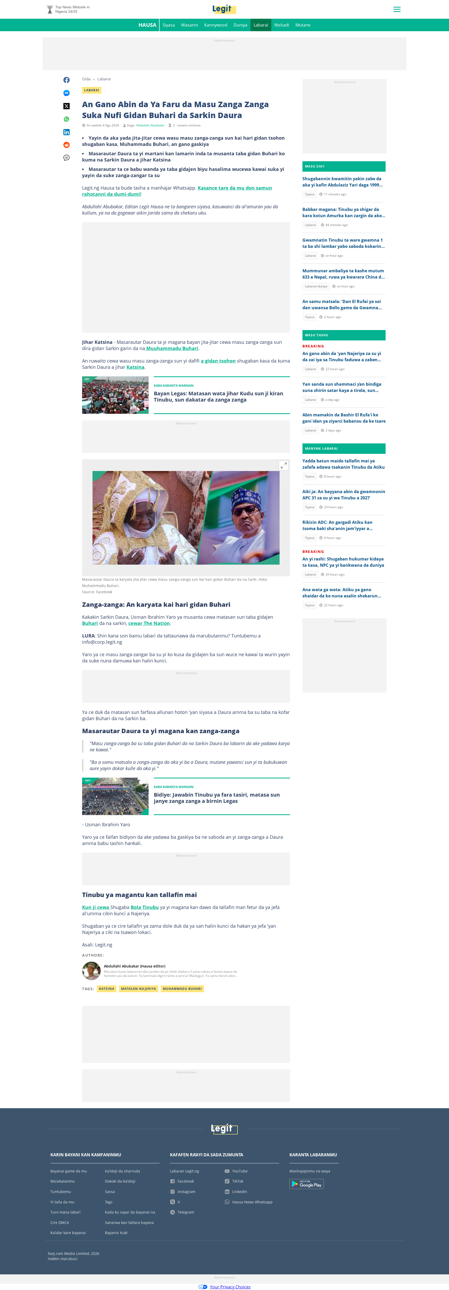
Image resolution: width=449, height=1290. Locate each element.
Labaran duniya (316, 286)
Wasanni (189, 25)
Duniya (240, 25)
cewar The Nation (149, 623)
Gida (86, 78)
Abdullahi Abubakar (150, 125)
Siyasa (169, 25)
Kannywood (215, 25)
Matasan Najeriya (138, 988)
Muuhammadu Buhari (171, 348)
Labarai (261, 25)
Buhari (90, 623)
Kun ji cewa (96, 907)
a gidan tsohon (218, 361)
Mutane (303, 25)
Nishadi (281, 25)
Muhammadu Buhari (182, 988)
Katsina (135, 367)
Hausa (147, 24)
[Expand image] (284, 465)
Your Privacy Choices (230, 1287)
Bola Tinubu (145, 907)
